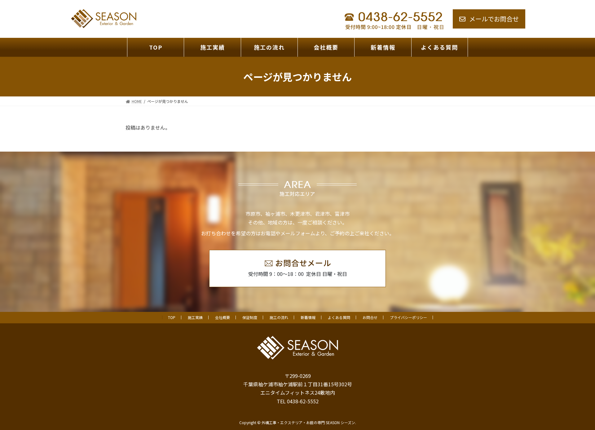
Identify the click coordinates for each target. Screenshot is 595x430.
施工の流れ (279, 317)
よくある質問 (339, 317)
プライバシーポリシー (408, 317)
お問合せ (370, 317)
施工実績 (195, 317)
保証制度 (249, 317)
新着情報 (308, 317)
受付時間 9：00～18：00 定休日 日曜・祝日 (297, 273)
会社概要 (222, 317)
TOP (171, 317)
